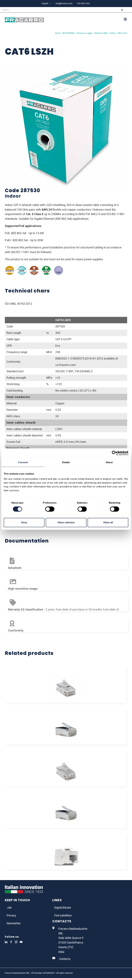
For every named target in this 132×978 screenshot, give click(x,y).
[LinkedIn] (6, 942)
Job (9, 907)
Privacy (11, 915)
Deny (24, 522)
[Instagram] (16, 942)
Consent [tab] (23, 462)
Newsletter (14, 923)
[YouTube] (21, 942)
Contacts (65, 959)
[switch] (49, 509)
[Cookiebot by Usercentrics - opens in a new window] (114, 453)
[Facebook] (11, 942)
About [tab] (109, 462)
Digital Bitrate (62, 907)
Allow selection (66, 522)
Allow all (108, 522)
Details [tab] (66, 462)
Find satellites (63, 915)
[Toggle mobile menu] (125, 19)
